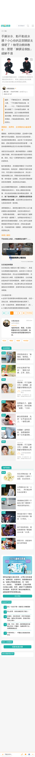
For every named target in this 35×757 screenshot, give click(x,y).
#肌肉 (4, 340)
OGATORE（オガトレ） (19, 92)
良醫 (2, 31)
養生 (6, 31)
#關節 (11, 340)
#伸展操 (25, 340)
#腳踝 (18, 340)
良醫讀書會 (10, 88)
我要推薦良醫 (17, 647)
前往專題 (17, 596)
